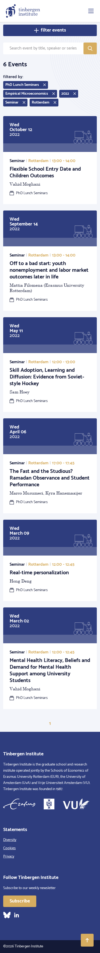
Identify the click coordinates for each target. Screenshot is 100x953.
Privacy (8, 857)
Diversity (9, 840)
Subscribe (20, 901)
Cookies (9, 848)
